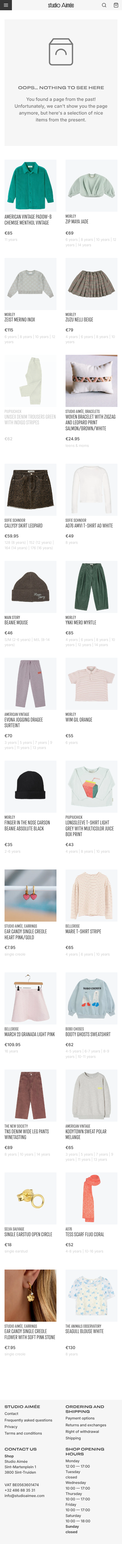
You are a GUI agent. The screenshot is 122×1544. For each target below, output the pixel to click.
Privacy (11, 1427)
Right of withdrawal (82, 1432)
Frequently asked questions (28, 1420)
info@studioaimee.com (25, 1496)
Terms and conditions (23, 1433)
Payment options (80, 1418)
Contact (11, 1414)
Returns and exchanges (86, 1425)
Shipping (73, 1438)
